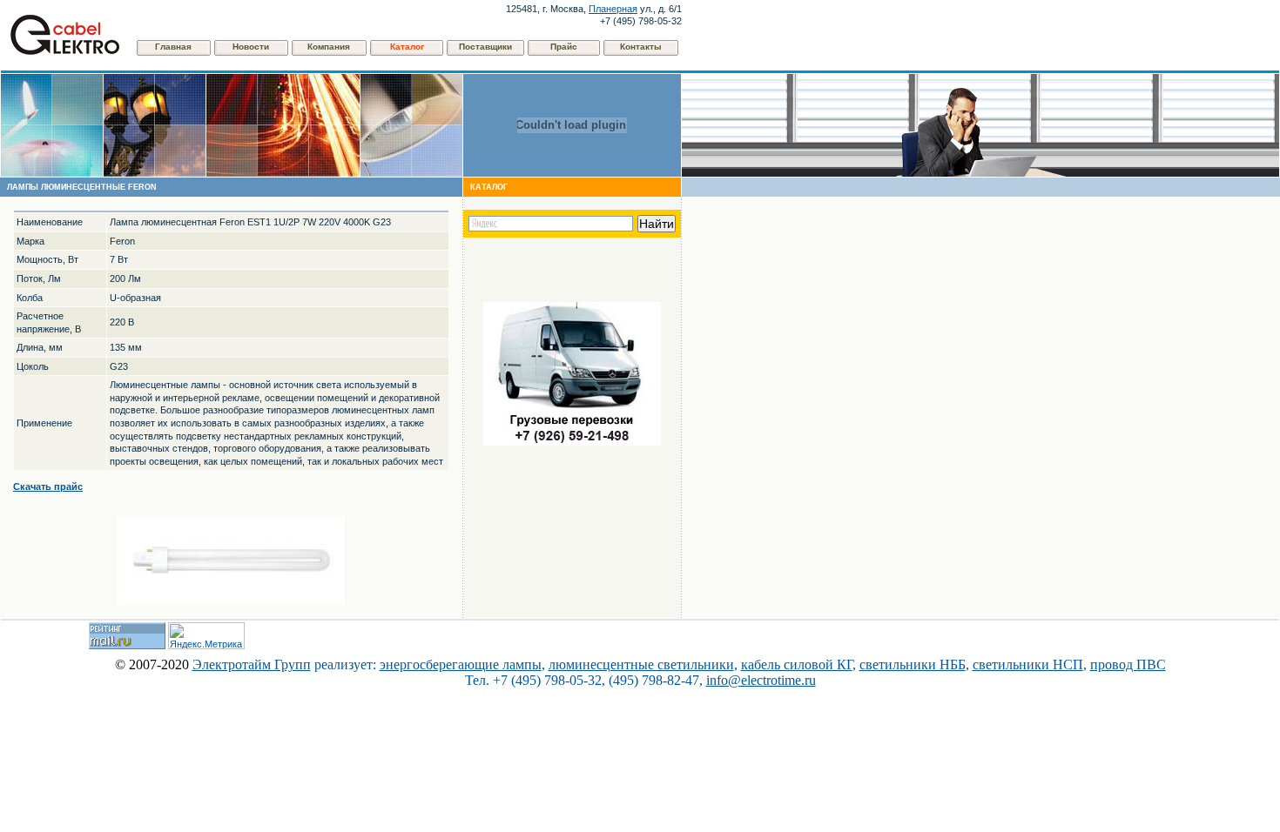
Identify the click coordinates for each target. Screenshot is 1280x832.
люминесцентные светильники (641, 664)
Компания (328, 46)
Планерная (613, 8)
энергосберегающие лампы (461, 664)
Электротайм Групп (251, 664)
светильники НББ (912, 664)
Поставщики (485, 46)
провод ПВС (1128, 664)
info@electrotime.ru (761, 680)
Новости (250, 46)
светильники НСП (1028, 664)
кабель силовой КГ (796, 664)
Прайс (563, 46)
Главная (173, 46)
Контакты (641, 46)
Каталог (407, 46)
